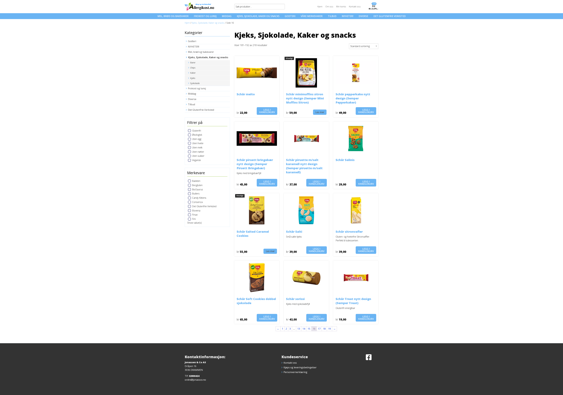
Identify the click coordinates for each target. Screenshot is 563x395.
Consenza (197, 202)
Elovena (196, 210)
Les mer (319, 112)
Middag (227, 16)
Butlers (196, 193)
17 (319, 328)
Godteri (290, 16)
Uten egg (196, 139)
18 (324, 328)
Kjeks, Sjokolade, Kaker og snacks (258, 16)
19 (329, 328)
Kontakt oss (355, 6)
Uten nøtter (198, 151)
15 (309, 328)
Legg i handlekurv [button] (267, 111)
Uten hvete (197, 143)
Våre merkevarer (312, 16)
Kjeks (192, 78)
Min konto (341, 6)
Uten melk (197, 147)
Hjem (319, 6)
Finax (195, 214)
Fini (194, 219)
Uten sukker (198, 155)
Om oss (329, 6)
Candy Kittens (199, 197)
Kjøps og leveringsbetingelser (300, 367)
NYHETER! (347, 16)
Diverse (363, 16)
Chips (192, 67)
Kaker (193, 72)
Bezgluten (197, 185)
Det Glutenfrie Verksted (389, 16)
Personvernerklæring (295, 372)
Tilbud (332, 16)
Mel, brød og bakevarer (173, 16)
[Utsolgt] (306, 72)
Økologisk (197, 134)
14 (303, 328)
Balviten (196, 181)
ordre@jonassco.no (195, 379)
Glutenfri (196, 130)
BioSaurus (197, 189)
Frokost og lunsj (205, 16)
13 (298, 328)
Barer (192, 62)
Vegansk (196, 160)
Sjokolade (195, 83)
